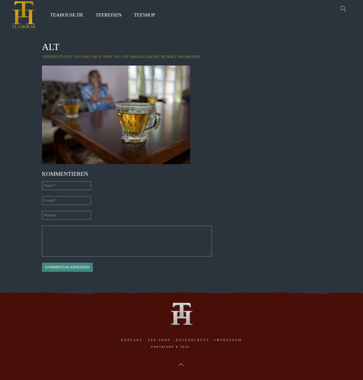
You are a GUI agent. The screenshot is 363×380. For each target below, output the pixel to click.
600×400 (184, 57)
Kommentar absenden (67, 267)
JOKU (86, 57)
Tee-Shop (159, 340)
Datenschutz (192, 340)
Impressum (228, 340)
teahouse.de (66, 14)
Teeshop (144, 14)
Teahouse (201, 346)
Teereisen (108, 14)
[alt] (116, 114)
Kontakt (132, 340)
